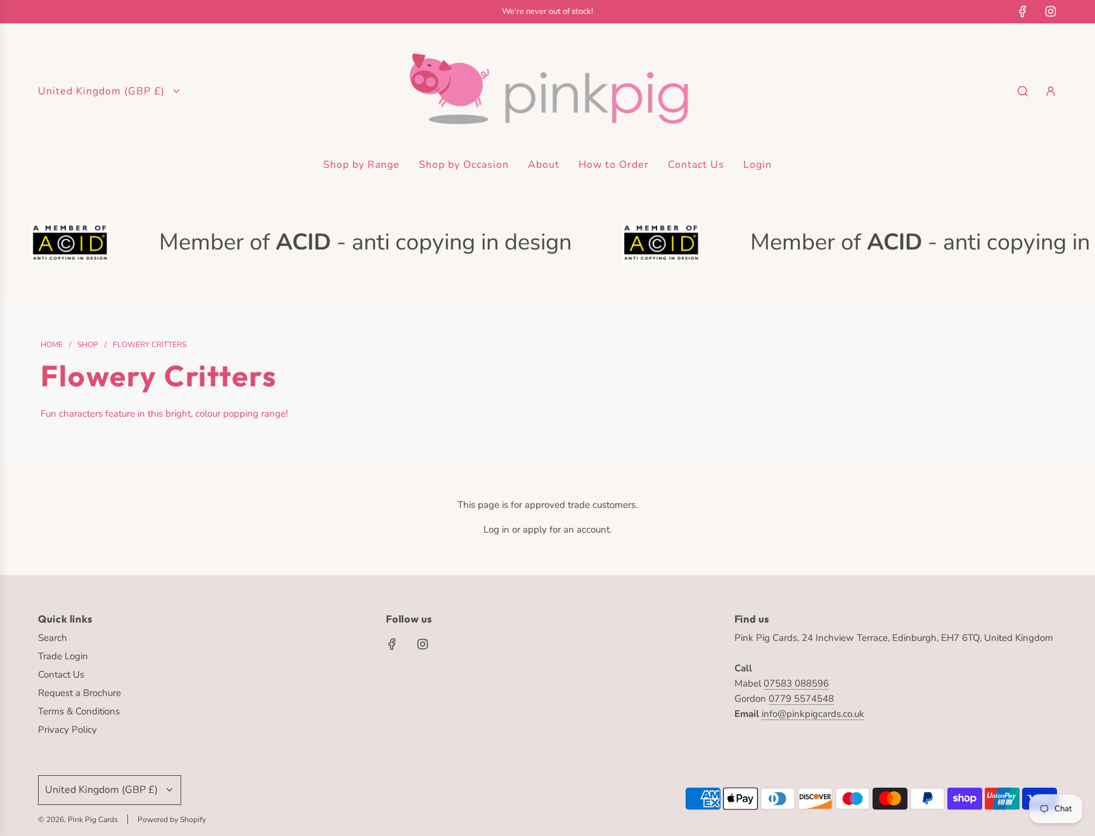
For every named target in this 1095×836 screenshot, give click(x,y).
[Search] (1023, 91)
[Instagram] (1051, 11)
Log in (496, 529)
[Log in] (1051, 91)
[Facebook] (1023, 11)
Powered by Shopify (172, 819)
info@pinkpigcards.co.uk (813, 713)
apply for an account (566, 529)
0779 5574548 (801, 698)
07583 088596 (796, 683)
